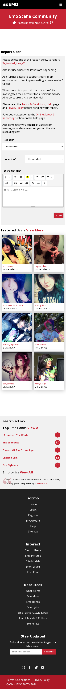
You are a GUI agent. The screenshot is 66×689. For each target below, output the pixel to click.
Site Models (33, 561)
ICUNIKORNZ (9, 266)
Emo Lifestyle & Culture (33, 618)
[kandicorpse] (49, 327)
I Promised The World (16, 435)
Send (58, 215)
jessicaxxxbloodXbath (13, 305)
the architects (41, 483)
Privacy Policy (16, 108)
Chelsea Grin (10, 457)
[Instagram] (52, 23)
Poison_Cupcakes (11, 344)
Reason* (9, 140)
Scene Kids (33, 623)
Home (33, 504)
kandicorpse (40, 344)
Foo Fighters (10, 465)
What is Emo (33, 591)
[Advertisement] (33, 40)
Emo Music (33, 596)
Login (33, 509)
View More (35, 230)
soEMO (10, 4)
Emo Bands (33, 602)
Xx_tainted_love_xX (13, 63)
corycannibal (9, 383)
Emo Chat (33, 572)
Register (33, 515)
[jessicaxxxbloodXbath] (17, 288)
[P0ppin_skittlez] (49, 249)
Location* (10, 159)
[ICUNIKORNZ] (17, 249)
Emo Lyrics (33, 607)
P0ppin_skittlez (42, 266)
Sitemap (33, 531)
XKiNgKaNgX (40, 383)
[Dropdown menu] (61, 4)
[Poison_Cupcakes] (17, 327)
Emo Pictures (33, 555)
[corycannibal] (17, 366)
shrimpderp (40, 305)
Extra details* (12, 170)
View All (34, 428)
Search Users (33, 550)
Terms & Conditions (33, 104)
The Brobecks (11, 442)
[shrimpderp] (49, 288)
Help (49, 104)
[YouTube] (43, 668)
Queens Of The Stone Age (18, 450)
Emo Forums (33, 566)
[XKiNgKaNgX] (49, 366)
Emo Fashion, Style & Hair (33, 612)
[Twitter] (36, 668)
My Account (33, 520)
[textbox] (33, 196)
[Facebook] (30, 668)
